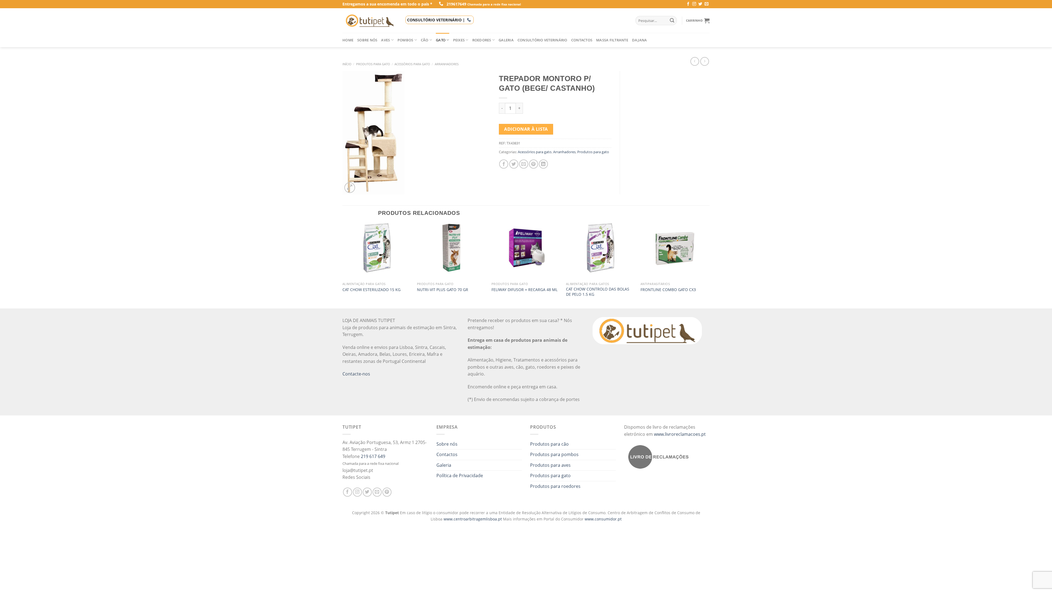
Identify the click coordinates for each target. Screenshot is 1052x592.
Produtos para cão (549, 444)
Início (346, 64)
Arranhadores (447, 64)
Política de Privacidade (459, 476)
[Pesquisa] (672, 20)
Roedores (481, 40)
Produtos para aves (550, 465)
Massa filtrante (612, 40)
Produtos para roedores (555, 486)
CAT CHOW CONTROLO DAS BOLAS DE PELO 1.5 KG (597, 292)
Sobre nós (367, 40)
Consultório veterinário (542, 40)
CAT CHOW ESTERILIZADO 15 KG (371, 289)
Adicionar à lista (526, 129)
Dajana (639, 40)
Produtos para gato (373, 64)
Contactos (581, 40)
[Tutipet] (369, 20)
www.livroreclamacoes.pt (680, 434)
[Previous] (343, 265)
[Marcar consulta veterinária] (469, 19)
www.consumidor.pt (603, 519)
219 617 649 (373, 456)
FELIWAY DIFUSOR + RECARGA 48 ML (524, 289)
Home (347, 40)
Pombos (405, 40)
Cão (424, 40)
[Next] (709, 265)
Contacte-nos (356, 374)
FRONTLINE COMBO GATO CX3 (668, 289)
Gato (440, 40)
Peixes (459, 40)
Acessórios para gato (412, 64)
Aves (385, 40)
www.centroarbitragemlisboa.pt (473, 519)
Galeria (506, 40)
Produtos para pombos (554, 454)
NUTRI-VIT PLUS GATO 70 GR (442, 289)
